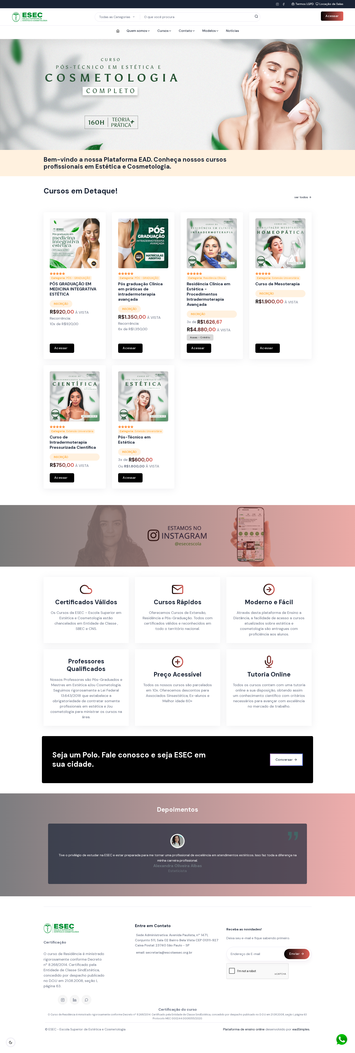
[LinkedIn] (75, 1000)
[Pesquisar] (256, 17)
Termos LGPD (304, 4)
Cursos (162, 31)
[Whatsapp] (86, 1000)
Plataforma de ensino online (244, 1029)
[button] (12, 94)
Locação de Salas (331, 4)
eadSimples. (301, 1029)
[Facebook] (283, 4)
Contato (185, 31)
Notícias (232, 31)
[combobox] (117, 17)
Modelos (209, 31)
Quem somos (137, 31)
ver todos (301, 197)
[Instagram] (277, 4)
